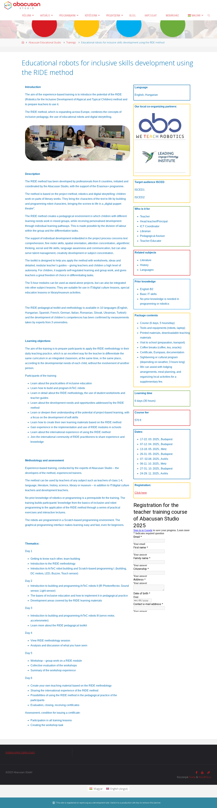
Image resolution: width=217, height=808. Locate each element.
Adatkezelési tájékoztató (20, 752)
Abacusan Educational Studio (45, 42)
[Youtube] (202, 772)
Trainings (71, 42)
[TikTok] (208, 772)
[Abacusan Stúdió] (22, 5)
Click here (141, 492)
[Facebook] (196, 772)
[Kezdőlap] (23, 42)
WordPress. (205, 777)
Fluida (192, 777)
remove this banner (151, 802)
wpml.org (84, 802)
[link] (209, 15)
